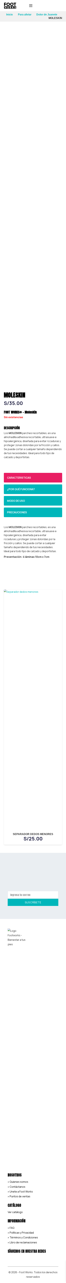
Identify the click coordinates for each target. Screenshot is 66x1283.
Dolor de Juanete (46, 14)
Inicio (9, 14)
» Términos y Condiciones (23, 1237)
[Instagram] (18, 1258)
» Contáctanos (16, 1186)
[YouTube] (33, 1258)
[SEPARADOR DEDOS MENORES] (33, 592)
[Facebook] (11, 1258)
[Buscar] (43, 5)
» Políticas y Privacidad (21, 1232)
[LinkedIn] (40, 1258)
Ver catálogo (15, 1212)
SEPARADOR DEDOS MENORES (33, 834)
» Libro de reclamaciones (22, 1242)
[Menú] (30, 6)
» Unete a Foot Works (20, 1191)
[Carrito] (62, 6)
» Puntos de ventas (19, 1196)
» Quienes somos (18, 1182)
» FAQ (11, 1228)
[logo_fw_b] (10, 5)
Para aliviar (24, 14)
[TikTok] (26, 1258)
